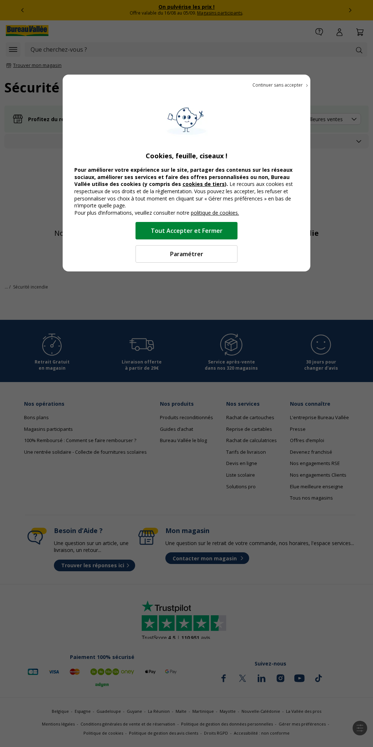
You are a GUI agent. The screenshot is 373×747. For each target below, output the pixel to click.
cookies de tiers (203, 183)
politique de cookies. (215, 212)
